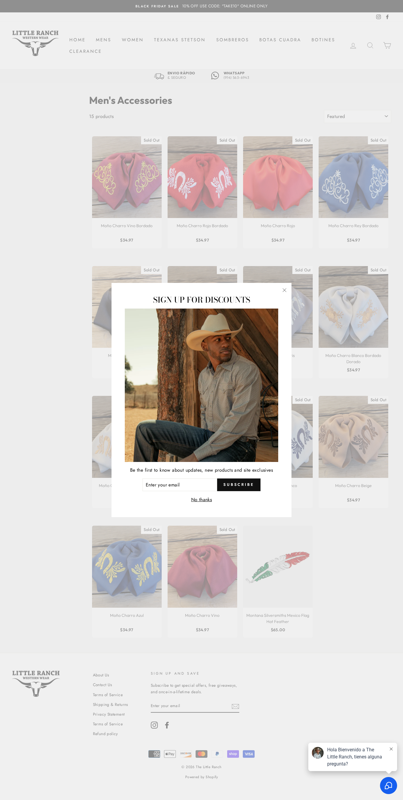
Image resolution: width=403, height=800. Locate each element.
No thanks (201, 499)
